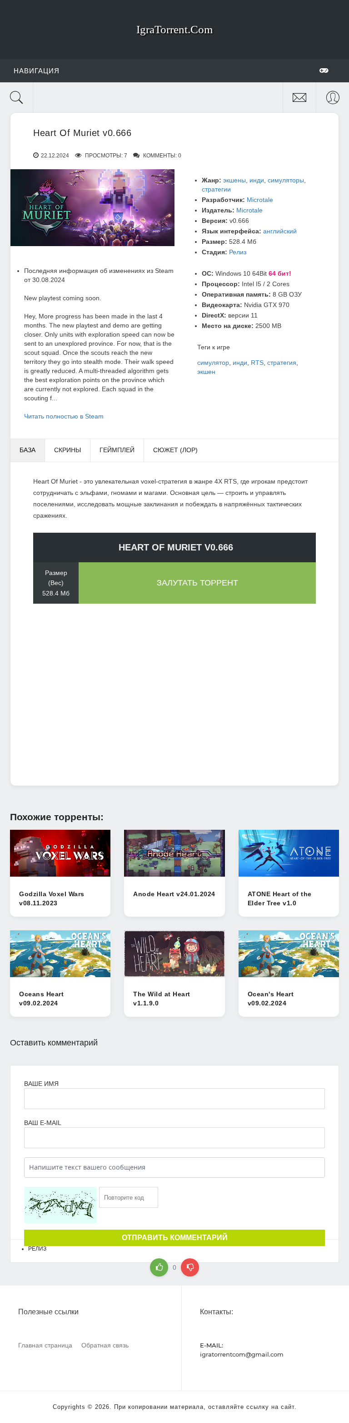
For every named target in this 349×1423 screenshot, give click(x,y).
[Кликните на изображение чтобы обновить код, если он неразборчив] (60, 1205)
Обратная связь (105, 1345)
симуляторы (286, 180)
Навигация (37, 71)
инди (256, 180)
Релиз (237, 252)
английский (280, 231)
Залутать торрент (197, 582)
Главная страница (45, 1345)
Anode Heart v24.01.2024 (174, 894)
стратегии (216, 189)
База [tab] (27, 450)
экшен (206, 371)
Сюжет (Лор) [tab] (175, 450)
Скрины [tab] (67, 450)
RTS (257, 362)
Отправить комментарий (175, 1237)
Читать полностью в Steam (64, 416)
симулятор (213, 362)
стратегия (281, 362)
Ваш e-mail (42, 1122)
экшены (234, 180)
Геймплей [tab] (117, 450)
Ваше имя (41, 1083)
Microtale (260, 199)
